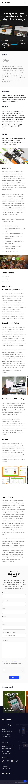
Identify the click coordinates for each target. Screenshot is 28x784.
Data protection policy (20, 782)
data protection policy (11, 661)
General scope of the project (9, 632)
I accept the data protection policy (13, 663)
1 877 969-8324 (6, 736)
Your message (5, 640)
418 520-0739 (6, 734)
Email (3, 608)
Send (12, 677)
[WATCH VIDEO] (14, 156)
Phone (4, 624)
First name (5, 592)
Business (4, 616)
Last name (5, 600)
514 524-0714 (5, 751)
